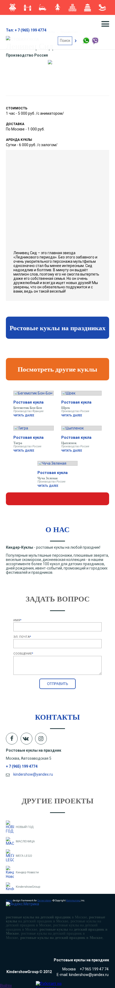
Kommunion (73, 900)
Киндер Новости (27, 872)
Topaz (9, 900)
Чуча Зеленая (47, 478)
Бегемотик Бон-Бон (27, 407)
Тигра (17, 442)
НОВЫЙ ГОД (24, 827)
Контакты (57, 716)
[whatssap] (86, 43)
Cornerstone (44, 900)
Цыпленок (68, 442)
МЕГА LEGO (24, 856)
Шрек (65, 407)
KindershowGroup (28, 887)
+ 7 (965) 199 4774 (21, 766)
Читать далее (23, 415)
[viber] (95, 43)
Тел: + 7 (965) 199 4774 (26, 30)
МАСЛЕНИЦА (25, 841)
